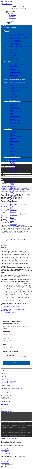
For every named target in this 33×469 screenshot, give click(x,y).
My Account (12, 15)
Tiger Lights (13, 215)
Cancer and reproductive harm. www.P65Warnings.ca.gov (14, 311)
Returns (6, 375)
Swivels (12, 125)
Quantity (3, 214)
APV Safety (13, 132)
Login (12, 21)
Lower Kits (13, 99)
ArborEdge (13, 133)
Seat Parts (13, 57)
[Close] (15, 438)
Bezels (12, 85)
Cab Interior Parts (9, 82)
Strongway (13, 212)
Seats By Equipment (16, 41)
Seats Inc (12, 209)
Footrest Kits (13, 96)
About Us (6, 376)
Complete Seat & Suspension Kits (19, 34)
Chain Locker (14, 151)
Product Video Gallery (10, 381)
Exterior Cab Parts (15, 111)
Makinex (12, 186)
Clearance (7, 160)
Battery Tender (14, 141)
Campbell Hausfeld (15, 148)
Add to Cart (23, 214)
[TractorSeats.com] (6, 4)
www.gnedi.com (8, 390)
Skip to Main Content (7, 1)
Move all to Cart (8, 464)
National (12, 192)
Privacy (6, 422)
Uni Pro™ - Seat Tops (16, 44)
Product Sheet (14, 306)
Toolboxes (13, 126)
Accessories (13, 105)
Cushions (12, 52)
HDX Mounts (13, 169)
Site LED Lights (14, 76)
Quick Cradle (13, 203)
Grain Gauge (13, 165)
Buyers (12, 147)
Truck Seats (13, 43)
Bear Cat (12, 142)
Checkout (7, 451)
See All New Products (16, 158)
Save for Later (4, 215)
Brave (11, 145)
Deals (11, 110)
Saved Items (12, 18)
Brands (6, 129)
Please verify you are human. (11, 351)
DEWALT (12, 156)
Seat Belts (13, 54)
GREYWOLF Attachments (17, 168)
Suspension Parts (15, 60)
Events (6, 379)
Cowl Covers (13, 91)
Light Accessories (15, 72)
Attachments (13, 107)
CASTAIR (12, 150)
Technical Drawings (19, 309)
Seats (5, 31)
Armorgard (13, 138)
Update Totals (5, 450)
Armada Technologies (16, 136)
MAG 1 (12, 184)
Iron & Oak (13, 172)
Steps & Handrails (9, 79)
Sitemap (23, 422)
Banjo (11, 139)
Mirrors (12, 114)
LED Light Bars (14, 67)
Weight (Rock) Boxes (16, 128)
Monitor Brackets (15, 116)
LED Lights (13, 69)
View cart (5, 453)
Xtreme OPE (13, 224)
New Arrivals (13, 104)
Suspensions (13, 58)
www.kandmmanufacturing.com (13, 388)
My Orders (12, 16)
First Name (6, 331)
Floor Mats (13, 94)
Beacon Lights (14, 66)
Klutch (12, 181)
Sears (11, 207)
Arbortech (13, 135)
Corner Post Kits (15, 90)
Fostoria (12, 163)
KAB (11, 178)
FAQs (5, 373)
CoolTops (13, 154)
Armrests (12, 50)
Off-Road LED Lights (16, 73)
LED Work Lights (15, 70)
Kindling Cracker (15, 180)
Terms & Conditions (12, 422)
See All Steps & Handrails (17, 81)
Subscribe (16, 362)
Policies (2, 422)
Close (2, 451)
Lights (5, 61)
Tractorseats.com (7, 186)
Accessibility (19, 422)
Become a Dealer (9, 382)
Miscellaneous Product (16, 225)
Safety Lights (14, 75)
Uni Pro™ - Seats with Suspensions (20, 46)
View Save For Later (8, 438)
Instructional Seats (15, 38)
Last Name (6, 338)
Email (5, 344)
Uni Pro (12, 221)
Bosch (12, 144)
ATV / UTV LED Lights (16, 64)
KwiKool (12, 183)
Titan (11, 216)
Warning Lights (14, 78)
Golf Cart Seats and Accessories (19, 37)
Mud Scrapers (14, 117)
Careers (6, 378)
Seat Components (9, 48)
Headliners (13, 98)
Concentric (13, 153)
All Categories (8, 101)
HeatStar (12, 171)
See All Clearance (15, 161)
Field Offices (13, 93)
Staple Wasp (13, 210)
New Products (8, 157)
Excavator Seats (14, 189)
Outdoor (12, 119)
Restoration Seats (15, 40)
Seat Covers (13, 55)
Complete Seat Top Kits (17, 35)
